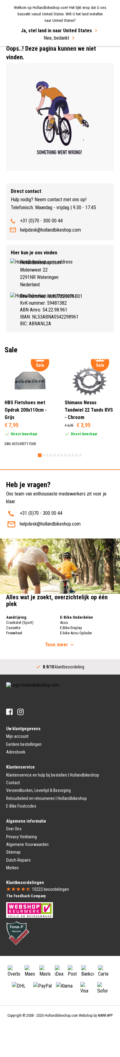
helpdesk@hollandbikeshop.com (50, 230)
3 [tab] (47, 455)
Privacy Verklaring (21, 836)
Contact (13, 782)
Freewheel (14, 633)
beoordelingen (50, 889)
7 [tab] (62, 455)
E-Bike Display (71, 627)
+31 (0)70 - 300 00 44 (41, 221)
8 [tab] (65, 455)
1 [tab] (40, 455)
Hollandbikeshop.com (61, 1015)
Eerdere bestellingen (24, 744)
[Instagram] (20, 711)
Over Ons (14, 828)
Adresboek (15, 752)
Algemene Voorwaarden (27, 844)
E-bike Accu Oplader (76, 633)
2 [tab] (43, 455)
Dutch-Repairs (18, 860)
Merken (12, 867)
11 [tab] (76, 455)
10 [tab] (73, 455)
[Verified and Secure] (18, 932)
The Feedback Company (26, 896)
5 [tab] (54, 455)
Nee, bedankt (56, 38)
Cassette (13, 627)
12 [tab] (80, 455)
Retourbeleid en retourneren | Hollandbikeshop (46, 798)
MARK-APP (105, 1015)
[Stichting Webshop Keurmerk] (29, 909)
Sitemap (13, 852)
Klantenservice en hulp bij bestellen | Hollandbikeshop (52, 775)
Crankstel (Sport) (20, 622)
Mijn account (17, 736)
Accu (64, 622)
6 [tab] (58, 455)
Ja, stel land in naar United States (56, 30)
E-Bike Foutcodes (21, 806)
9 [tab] (69, 455)
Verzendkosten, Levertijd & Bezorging (38, 790)
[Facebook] (9, 711)
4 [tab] (51, 455)
